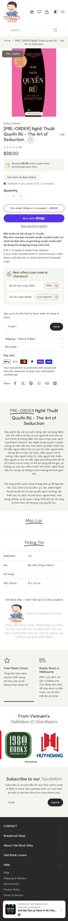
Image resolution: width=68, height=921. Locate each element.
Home (7, 40)
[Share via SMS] (55, 383)
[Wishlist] (39, 12)
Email (13, 326)
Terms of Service (13, 895)
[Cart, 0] (47, 11)
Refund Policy (12, 884)
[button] (32, 11)
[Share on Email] (47, 383)
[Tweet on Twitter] (23, 383)
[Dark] (55, 12)
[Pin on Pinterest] (31, 383)
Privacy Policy (12, 889)
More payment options (34, 226)
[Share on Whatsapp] (39, 383)
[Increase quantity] (20, 196)
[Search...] (55, 30)
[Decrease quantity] (7, 196)
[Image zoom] (34, 82)
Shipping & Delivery (15, 878)
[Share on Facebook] (15, 383)
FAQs (6, 872)
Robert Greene (12, 123)
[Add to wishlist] (30, 140)
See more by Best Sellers (21, 177)
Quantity (11, 190)
